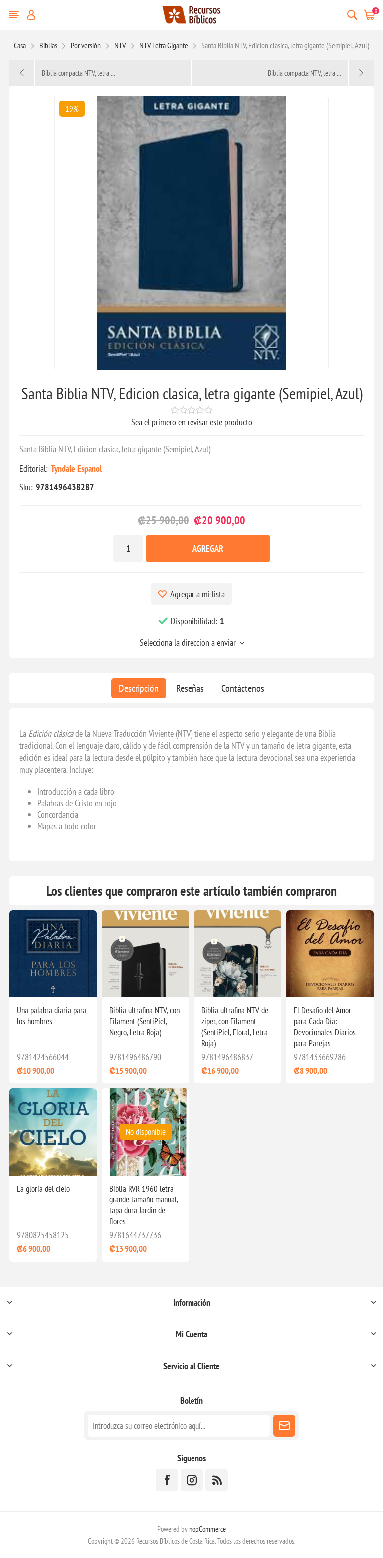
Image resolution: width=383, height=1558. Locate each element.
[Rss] (216, 1480)
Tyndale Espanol (76, 468)
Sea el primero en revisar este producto (191, 422)
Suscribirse (284, 1426)
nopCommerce (207, 1529)
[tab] (138, 688)
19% (72, 108)
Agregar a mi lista (197, 593)
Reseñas (190, 688)
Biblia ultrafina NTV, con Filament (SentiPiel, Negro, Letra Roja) (144, 1021)
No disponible (146, 1131)
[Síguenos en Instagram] (192, 1480)
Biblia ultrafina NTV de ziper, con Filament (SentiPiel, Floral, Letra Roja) (234, 1027)
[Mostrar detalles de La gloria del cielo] (53, 1132)
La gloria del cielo (43, 1188)
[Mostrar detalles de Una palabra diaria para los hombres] (53, 953)
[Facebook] (167, 1480)
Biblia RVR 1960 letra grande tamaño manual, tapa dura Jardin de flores (143, 1205)
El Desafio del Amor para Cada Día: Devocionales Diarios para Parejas (325, 1027)
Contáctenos (242, 688)
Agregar (207, 548)
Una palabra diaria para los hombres (51, 1016)
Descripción (139, 688)
